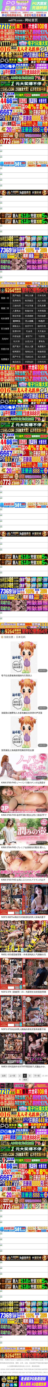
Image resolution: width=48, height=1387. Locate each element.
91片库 (16, 341)
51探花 (42, 336)
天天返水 (42, 331)
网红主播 (29, 295)
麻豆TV (29, 336)
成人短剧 (42, 357)
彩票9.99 (17, 331)
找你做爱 (42, 316)
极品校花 (17, 362)
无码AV (5, 339)
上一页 (12, 1076)
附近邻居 (17, 316)
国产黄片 (17, 346)
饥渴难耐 (29, 316)
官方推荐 (5, 329)
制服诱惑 (42, 352)
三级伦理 (17, 306)
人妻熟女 (17, 311)
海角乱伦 (29, 352)
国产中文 (17, 357)
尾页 (25, 1080)
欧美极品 (29, 301)
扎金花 (29, 331)
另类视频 (42, 311)
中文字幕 (29, 306)
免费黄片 (42, 346)
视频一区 (5, 298)
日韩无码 (42, 362)
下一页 (37, 1076)
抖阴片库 (5, 349)
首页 (4, 1076)
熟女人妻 (29, 346)
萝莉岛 (42, 341)
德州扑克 (42, 326)
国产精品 (17, 295)
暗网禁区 (17, 352)
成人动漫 (42, 301)
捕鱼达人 (17, 326)
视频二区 (5, 308)
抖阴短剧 (29, 362)
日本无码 (42, 295)
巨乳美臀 (42, 306)
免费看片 (5, 359)
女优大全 (29, 341)
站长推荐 (5, 318)
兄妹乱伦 (29, 357)
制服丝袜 (29, 311)
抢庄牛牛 (29, 326)
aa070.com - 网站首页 (23, 20)
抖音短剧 (17, 336)
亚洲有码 (17, 301)
